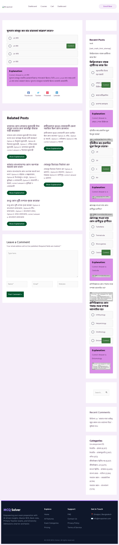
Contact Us (72, 519)
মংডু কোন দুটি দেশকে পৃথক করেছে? (23, 201)
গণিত (92, 456)
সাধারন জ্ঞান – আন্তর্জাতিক (100, 477)
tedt (91, 43)
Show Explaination (16, 156)
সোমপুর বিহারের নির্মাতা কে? (57, 165)
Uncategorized (95, 444)
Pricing (47, 527)
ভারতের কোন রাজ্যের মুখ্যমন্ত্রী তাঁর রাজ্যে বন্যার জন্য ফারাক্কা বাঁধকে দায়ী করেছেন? (23, 128)
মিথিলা (92, 418)
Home (46, 514)
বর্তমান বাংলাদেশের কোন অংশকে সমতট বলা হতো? (23, 166)
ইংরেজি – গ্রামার (95, 448)
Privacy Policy (73, 523)
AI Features (49, 519)
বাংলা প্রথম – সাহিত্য (97, 473)
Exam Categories (51, 523)
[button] (108, 6)
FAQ (69, 514)
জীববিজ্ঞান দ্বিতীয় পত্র (98, 460)
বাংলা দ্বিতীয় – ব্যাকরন (98, 469)
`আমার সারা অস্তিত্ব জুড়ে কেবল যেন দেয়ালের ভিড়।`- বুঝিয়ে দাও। (101, 422)
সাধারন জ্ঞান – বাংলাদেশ (99, 485)
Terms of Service (75, 527)
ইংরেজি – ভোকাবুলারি (98, 452)
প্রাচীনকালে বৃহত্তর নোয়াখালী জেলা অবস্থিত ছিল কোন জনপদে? (60, 127)
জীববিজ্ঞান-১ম (95, 465)
